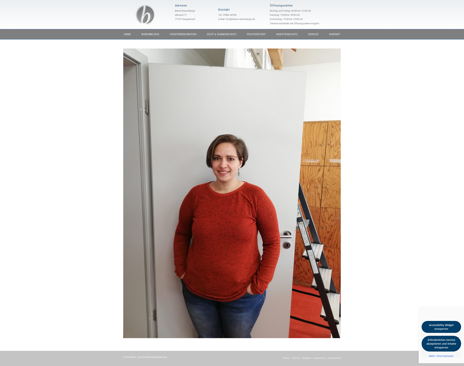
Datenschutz (334, 357)
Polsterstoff (256, 34)
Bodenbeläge (150, 34)
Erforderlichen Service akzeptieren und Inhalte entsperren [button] (441, 343)
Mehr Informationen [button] (441, 356)
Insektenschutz (287, 34)
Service (313, 34)
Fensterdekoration (183, 34)
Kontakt (334, 34)
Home (127, 34)
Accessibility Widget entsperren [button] (441, 327)
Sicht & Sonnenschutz (221, 34)
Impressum (319, 357)
